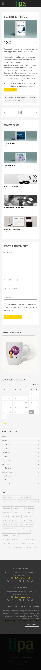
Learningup (6, 460)
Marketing (5, 464)
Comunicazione (7, 436)
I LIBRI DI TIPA (9, 143)
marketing (25, 97)
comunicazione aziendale (27, 501)
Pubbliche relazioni (9, 468)
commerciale (24, 497)
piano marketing (27, 524)
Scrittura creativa (10, 535)
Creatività (5, 440)
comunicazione (8, 501)
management (15, 516)
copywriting (7, 505)
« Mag (4, 424)
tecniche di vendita (10, 543)
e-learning (30, 508)
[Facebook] (12, 581)
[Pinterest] (28, 581)
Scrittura (5, 480)
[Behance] (8, 581)
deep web (5, 444)
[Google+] (16, 581)
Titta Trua (16, 100)
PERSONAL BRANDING (12, 229)
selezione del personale (12, 539)
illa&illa (17, 512)
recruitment (26, 528)
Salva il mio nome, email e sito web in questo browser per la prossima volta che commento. (20, 307)
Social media (6, 484)
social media (29, 539)
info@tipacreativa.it (22, 578)
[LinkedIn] (24, 581)
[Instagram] (20, 581)
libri (18, 97)
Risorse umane (7, 472)
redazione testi (8, 532)
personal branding (10, 524)
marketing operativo (10, 520)
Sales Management (9, 476)
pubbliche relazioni (10, 528)
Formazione (6, 452)
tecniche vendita (27, 543)
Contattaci (31, 625)
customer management (24, 505)
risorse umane (23, 532)
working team (32, 547)
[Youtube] (32, 581)
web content (18, 547)
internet (5, 456)
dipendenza (18, 508)
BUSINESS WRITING (11, 186)
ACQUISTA (10, 89)
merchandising (27, 520)
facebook (12, 97)
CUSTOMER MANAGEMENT (14, 208)
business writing (9, 497)
